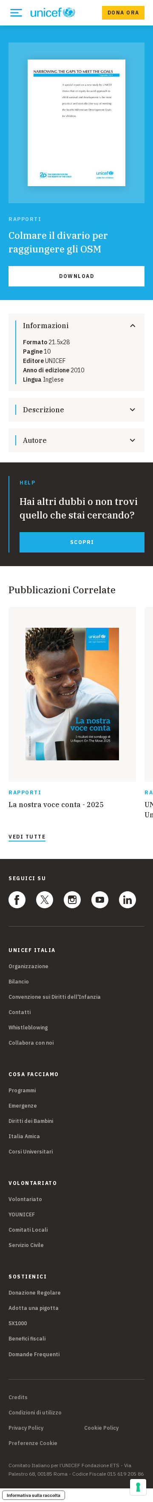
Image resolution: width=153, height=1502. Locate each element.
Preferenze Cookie (32, 1443)
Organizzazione (28, 966)
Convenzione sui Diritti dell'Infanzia (54, 997)
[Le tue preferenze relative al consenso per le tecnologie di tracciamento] (138, 1487)
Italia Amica (24, 1136)
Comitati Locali (28, 1230)
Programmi (22, 1090)
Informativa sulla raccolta (33, 1495)
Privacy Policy (25, 1428)
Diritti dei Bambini (30, 1121)
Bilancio (18, 981)
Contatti (19, 1012)
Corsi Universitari (30, 1151)
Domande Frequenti (34, 1354)
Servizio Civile (26, 1245)
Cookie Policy (101, 1428)
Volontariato (25, 1199)
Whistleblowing (28, 1027)
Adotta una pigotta (33, 1308)
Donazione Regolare (34, 1292)
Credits (18, 1397)
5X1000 (17, 1323)
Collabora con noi (31, 1043)
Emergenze (22, 1105)
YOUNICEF (21, 1214)
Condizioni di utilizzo (35, 1412)
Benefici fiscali (26, 1338)
